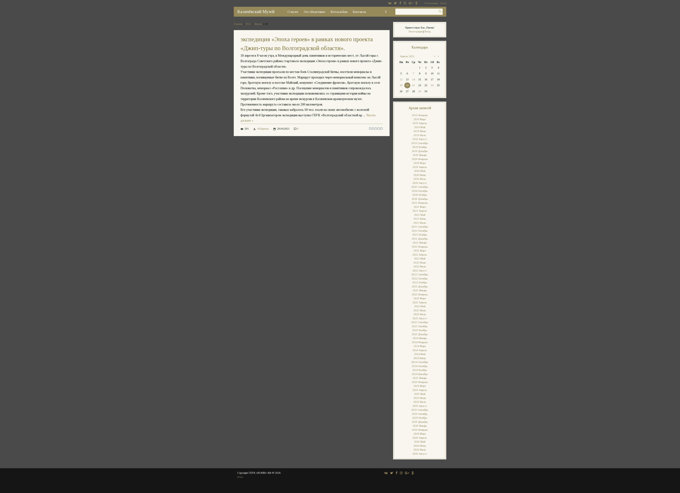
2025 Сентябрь (419, 409)
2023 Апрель (419, 302)
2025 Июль (419, 401)
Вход (443, 3)
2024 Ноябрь (419, 370)
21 (413, 85)
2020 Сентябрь (419, 186)
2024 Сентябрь (419, 362)
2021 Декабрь (420, 238)
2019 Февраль (420, 115)
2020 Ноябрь (419, 194)
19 (401, 85)
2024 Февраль (420, 342)
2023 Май (419, 306)
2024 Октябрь (420, 366)
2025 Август (419, 406)
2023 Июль (419, 314)
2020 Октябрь (420, 191)
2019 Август (419, 139)
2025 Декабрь (420, 421)
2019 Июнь (419, 131)
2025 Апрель (419, 390)
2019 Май (419, 127)
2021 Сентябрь (419, 226)
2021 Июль (419, 222)
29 (419, 91)
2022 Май (419, 258)
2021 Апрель (419, 210)
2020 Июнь (419, 175)
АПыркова (263, 128)
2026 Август (419, 453)
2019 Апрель (419, 123)
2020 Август (419, 183)
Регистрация (431, 3)
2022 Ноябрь (419, 282)
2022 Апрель (419, 254)
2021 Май (419, 214)
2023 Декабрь (420, 334)
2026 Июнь (419, 445)
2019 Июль (419, 135)
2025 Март (419, 386)
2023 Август (419, 318)
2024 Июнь (419, 358)
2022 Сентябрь (419, 274)
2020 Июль (419, 178)
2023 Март (419, 298)
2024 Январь (420, 338)
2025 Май (419, 393)
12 (401, 79)
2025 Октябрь (420, 413)
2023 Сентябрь (419, 322)
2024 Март (419, 346)
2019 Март (419, 119)
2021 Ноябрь (419, 234)
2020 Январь (420, 155)
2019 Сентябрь (419, 143)
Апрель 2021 (407, 56)
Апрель (258, 23)
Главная (238, 23)
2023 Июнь (419, 310)
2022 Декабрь (420, 286)
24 (432, 85)
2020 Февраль (420, 159)
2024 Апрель (419, 350)
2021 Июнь (419, 218)
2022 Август (419, 270)
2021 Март (419, 206)
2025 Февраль (420, 382)
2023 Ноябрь (419, 330)
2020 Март (419, 163)
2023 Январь (420, 290)
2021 (248, 23)
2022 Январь (420, 242)
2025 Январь (420, 378)
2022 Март (419, 250)
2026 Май (419, 441)
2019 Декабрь (420, 151)
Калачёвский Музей (255, 11)
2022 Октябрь (420, 278)
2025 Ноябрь (419, 417)
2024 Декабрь (420, 374)
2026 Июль (419, 449)
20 (407, 85)
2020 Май (419, 171)
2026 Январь (420, 425)
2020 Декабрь (420, 198)
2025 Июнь (419, 398)
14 (413, 79)
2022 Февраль (420, 246)
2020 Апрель (419, 167)
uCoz (240, 476)
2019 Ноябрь (419, 147)
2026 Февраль (420, 429)
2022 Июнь (419, 262)
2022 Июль (419, 266)
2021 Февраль (420, 202)
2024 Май (419, 354)
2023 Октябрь (420, 326)
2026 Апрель (419, 437)
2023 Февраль (420, 294)
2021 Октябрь (420, 230)
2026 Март (419, 433)
